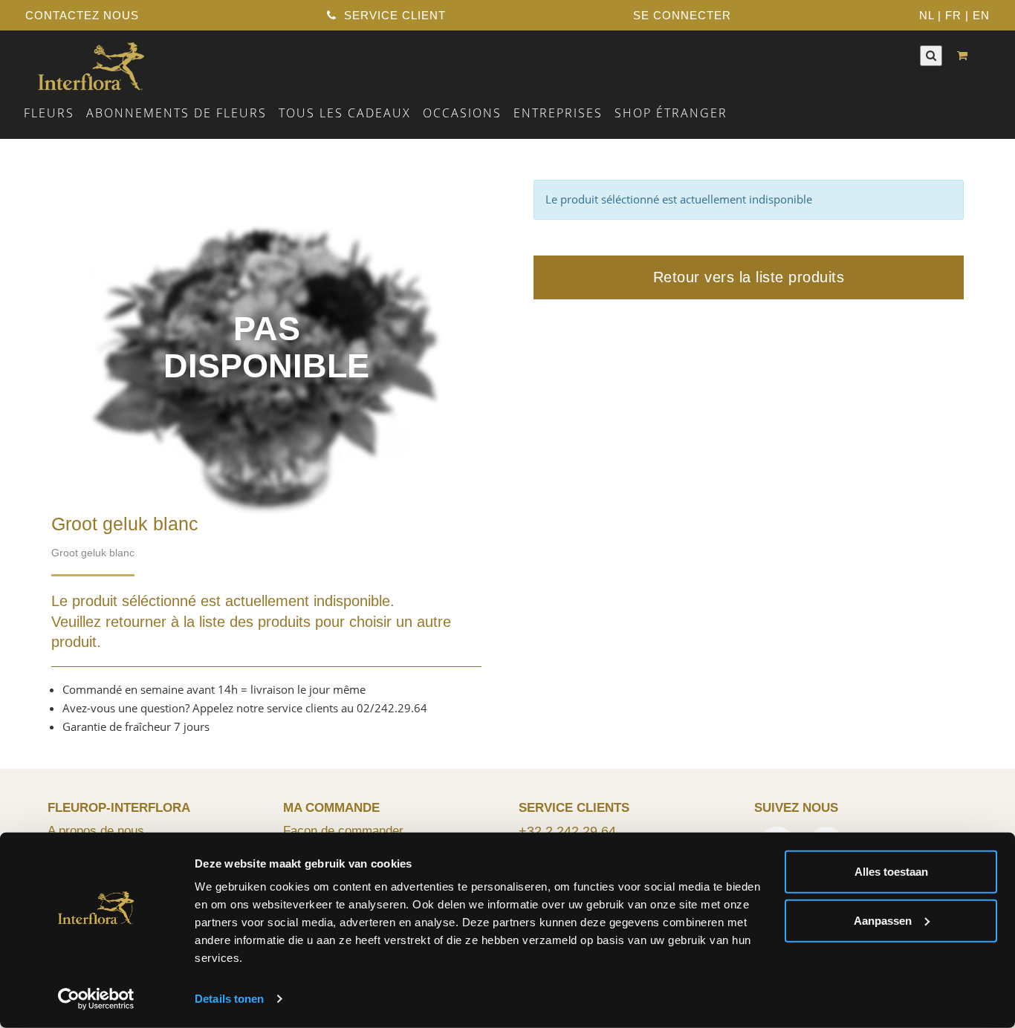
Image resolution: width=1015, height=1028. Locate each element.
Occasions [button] (462, 113)
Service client (393, 15)
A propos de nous (96, 830)
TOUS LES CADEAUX (345, 113)
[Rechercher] (931, 55)
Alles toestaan (891, 871)
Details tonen (229, 998)
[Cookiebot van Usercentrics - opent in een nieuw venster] (96, 999)
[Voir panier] (966, 55)
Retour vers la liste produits (749, 277)
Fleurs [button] (49, 113)
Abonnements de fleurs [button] (176, 113)
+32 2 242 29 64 (567, 831)
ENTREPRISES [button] (558, 113)
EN (981, 15)
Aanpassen (883, 920)
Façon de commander (343, 830)
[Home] (91, 64)
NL (926, 15)
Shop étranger (670, 113)
